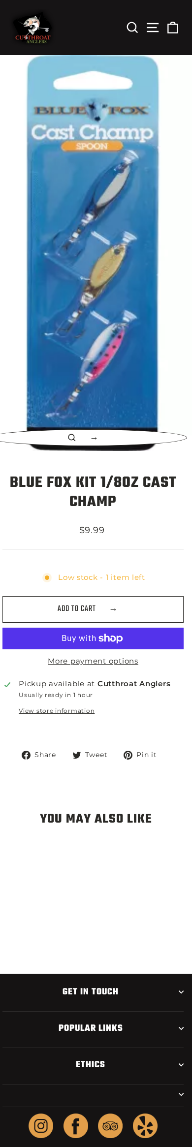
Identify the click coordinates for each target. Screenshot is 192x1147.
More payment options (93, 661)
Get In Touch (91, 992)
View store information (57, 710)
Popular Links (91, 1028)
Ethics (90, 1065)
